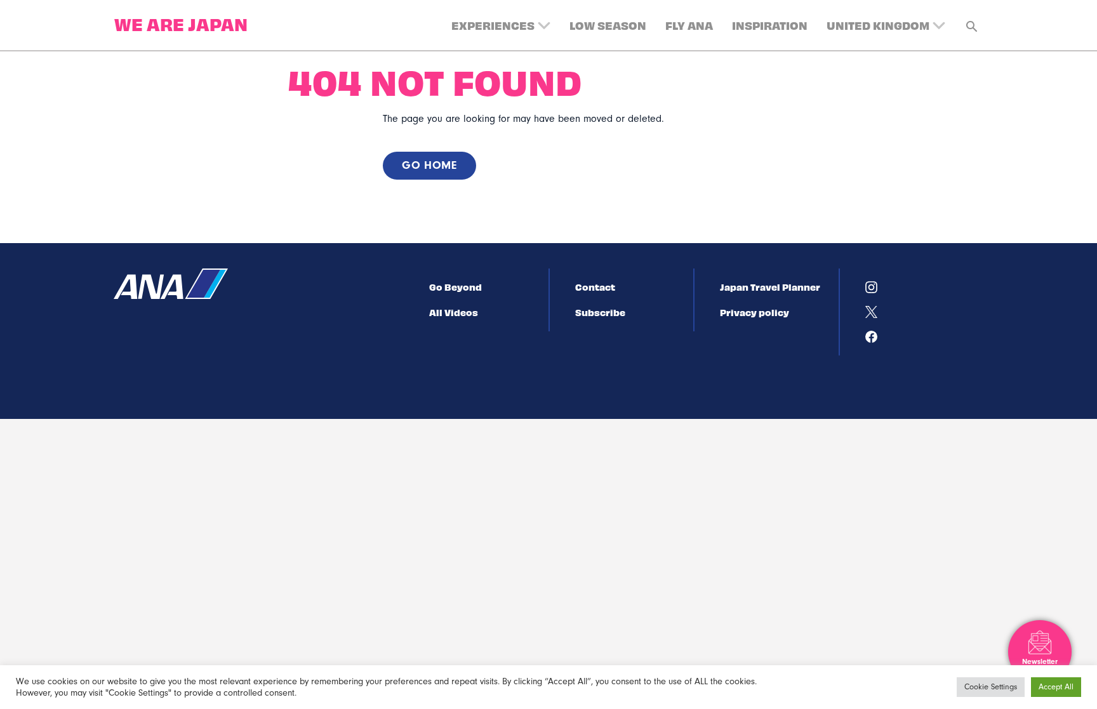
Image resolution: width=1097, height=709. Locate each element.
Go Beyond (455, 287)
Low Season (607, 25)
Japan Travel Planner (770, 287)
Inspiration (770, 25)
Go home (429, 165)
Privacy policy (754, 312)
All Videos (453, 312)
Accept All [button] (1056, 686)
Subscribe (600, 312)
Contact (595, 287)
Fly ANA (689, 25)
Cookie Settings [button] (990, 686)
